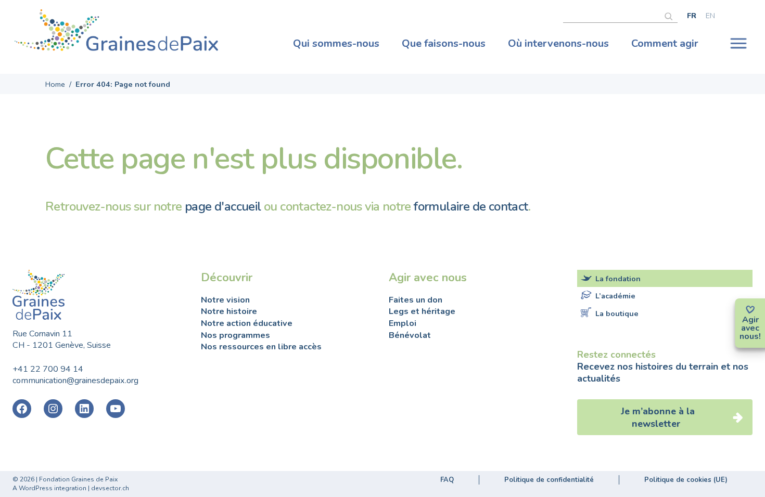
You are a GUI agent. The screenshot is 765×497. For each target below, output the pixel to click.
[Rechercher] (671, 15)
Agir (750, 319)
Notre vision (225, 300)
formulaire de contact (471, 206)
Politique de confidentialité (549, 480)
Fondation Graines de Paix (116, 32)
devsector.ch (110, 488)
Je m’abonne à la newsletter (658, 417)
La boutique (617, 313)
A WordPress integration (49, 488)
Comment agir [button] (664, 43)
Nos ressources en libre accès (261, 346)
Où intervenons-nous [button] (558, 43)
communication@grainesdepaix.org (75, 380)
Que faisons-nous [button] (444, 43)
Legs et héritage (422, 311)
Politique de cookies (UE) (686, 480)
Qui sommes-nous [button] (336, 43)
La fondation (618, 278)
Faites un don (415, 300)
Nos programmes (235, 335)
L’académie (615, 296)
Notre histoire (229, 311)
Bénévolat (410, 335)
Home (55, 84)
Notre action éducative (246, 323)
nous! (750, 336)
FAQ (447, 480)
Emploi (402, 323)
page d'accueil (223, 206)
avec (750, 328)
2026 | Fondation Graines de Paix (69, 479)
